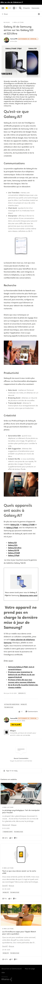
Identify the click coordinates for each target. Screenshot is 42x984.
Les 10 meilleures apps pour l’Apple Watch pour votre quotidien (19, 933)
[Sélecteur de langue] (15, 8)
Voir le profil (16, 725)
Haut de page (30, 969)
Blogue (6, 14)
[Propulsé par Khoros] (21, 978)
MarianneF (6, 825)
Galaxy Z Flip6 (12, 527)
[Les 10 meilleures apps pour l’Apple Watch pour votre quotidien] (21, 915)
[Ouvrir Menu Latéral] (3, 8)
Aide (3, 972)
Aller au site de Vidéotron (11, 2)
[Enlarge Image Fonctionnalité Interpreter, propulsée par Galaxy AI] (21, 245)
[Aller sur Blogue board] (6, 732)
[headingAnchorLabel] (26, 116)
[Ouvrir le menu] (38, 14)
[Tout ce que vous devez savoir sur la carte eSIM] (21, 854)
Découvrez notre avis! (28, 595)
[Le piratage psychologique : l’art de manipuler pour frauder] (21, 793)
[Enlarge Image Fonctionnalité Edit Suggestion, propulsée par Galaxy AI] (21, 484)
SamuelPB (13, 39)
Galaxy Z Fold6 (29, 524)
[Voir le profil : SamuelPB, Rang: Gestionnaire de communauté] (6, 40)
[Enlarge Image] (21, 582)
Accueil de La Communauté (12, 969)
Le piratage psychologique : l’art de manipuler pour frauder (21, 811)
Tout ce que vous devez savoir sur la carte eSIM (19, 872)
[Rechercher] (20, 8)
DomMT (5, 886)
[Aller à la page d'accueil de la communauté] (9, 8)
